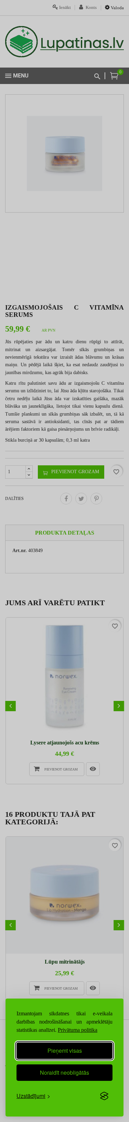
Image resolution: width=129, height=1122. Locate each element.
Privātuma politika (77, 1030)
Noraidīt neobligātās (64, 1072)
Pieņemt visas (64, 1050)
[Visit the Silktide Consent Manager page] (104, 1096)
